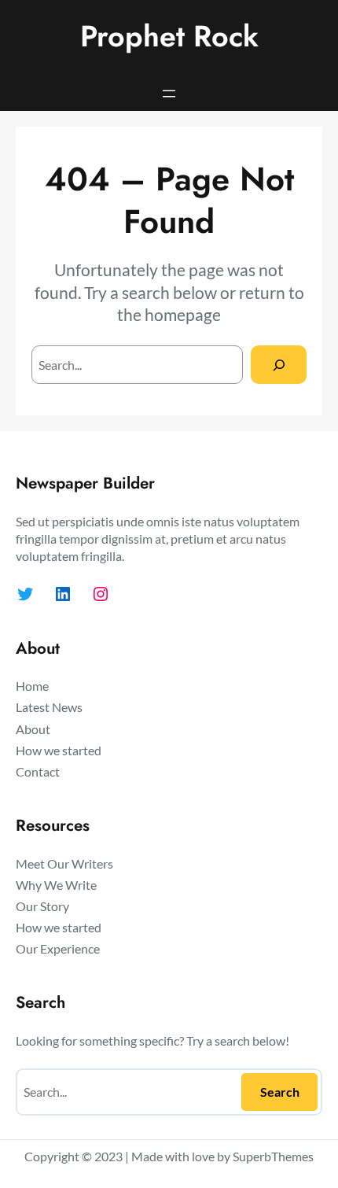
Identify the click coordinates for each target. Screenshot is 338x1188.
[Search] (279, 364)
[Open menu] (169, 93)
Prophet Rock (169, 36)
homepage (183, 314)
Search (279, 1091)
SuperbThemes (273, 1156)
